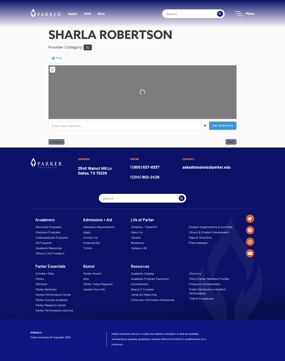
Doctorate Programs (48, 227)
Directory (195, 273)
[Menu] (239, 14)
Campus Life (139, 248)
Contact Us (90, 237)
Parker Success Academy (51, 300)
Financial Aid (91, 243)
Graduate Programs (48, 232)
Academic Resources (49, 248)
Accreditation (139, 284)
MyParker (42, 284)
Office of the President (50, 253)
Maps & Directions (200, 237)
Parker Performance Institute (54, 310)
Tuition (87, 248)
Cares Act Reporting (144, 294)
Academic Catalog (142, 273)
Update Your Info (94, 289)
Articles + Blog (45, 273)
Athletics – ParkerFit (144, 227)
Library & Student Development (209, 232)
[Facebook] (250, 230)
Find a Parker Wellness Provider (209, 278)
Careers (136, 237)
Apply (72, 13)
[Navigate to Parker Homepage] (46, 13)
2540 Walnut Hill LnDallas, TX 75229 (95, 170)
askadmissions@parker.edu (206, 167)
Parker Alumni (92, 273)
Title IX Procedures (201, 298)
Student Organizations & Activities (211, 227)
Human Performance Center (53, 294)
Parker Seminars (46, 289)
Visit (87, 13)
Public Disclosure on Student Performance (207, 291)
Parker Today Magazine (98, 284)
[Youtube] (250, 253)
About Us (137, 232)
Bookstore (137, 243)
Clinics (40, 278)
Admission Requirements (99, 227)
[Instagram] (250, 242)
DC (88, 47)
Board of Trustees (142, 289)
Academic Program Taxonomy (150, 278)
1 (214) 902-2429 (144, 177)
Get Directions (222, 126)
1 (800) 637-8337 (144, 167)
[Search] (220, 14)
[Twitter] (250, 218)
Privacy (36, 332)
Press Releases (198, 243)
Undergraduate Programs (52, 237)
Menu (250, 13)
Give (101, 13)
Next (231, 142)
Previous (56, 142)
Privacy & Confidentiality (205, 284)
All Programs (44, 243)
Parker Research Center (51, 305)
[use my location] (204, 126)
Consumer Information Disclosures (152, 300)
